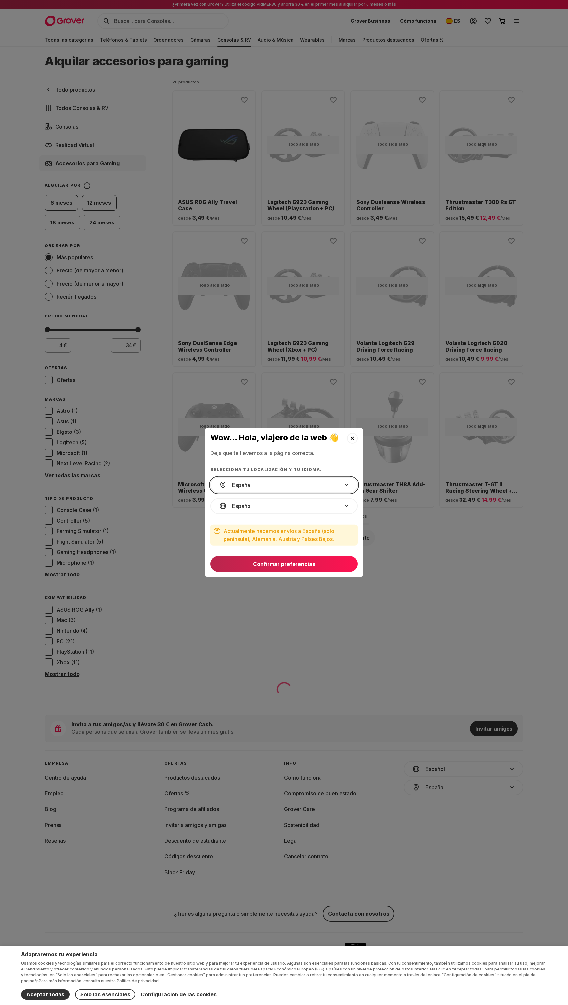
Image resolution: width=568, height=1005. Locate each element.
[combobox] (284, 485)
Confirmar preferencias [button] (284, 564)
